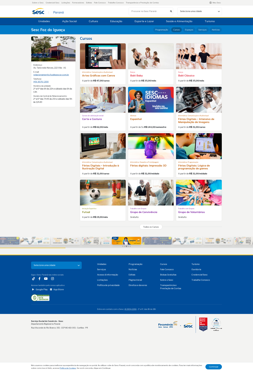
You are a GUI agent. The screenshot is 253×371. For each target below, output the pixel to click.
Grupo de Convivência (143, 212)
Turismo (210, 21)
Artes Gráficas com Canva (98, 75)
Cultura (93, 21)
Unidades (44, 21)
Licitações (66, 2)
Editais (89, 2)
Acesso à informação (107, 274)
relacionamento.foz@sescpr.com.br (51, 75)
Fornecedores (78, 2)
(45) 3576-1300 (41, 82)
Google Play (42, 289)
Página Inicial (135, 280)
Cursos (176, 29)
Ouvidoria (196, 269)
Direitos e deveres (138, 285)
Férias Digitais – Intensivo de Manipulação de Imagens (196, 120)
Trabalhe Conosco (116, 2)
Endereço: (37, 65)
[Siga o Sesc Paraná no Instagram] (53, 279)
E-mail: (36, 72)
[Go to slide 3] (126, 246)
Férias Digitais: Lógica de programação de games (194, 167)
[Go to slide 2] (124, 246)
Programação (161, 29)
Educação (116, 21)
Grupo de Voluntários (191, 212)
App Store (58, 289)
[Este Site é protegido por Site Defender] (40, 297)
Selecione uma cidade (191, 11)
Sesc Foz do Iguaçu (48, 29)
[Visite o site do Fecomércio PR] (175, 324)
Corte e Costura (92, 119)
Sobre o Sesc (38, 2)
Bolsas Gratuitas (168, 274)
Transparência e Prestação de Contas (142, 2)
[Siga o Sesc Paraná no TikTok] (34, 279)
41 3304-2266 (130, 309)
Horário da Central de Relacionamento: (50, 96)
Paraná (58, 12)
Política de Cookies (68, 368)
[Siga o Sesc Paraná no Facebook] (40, 279)
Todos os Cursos (151, 226)
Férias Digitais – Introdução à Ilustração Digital (100, 167)
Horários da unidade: (42, 86)
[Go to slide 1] (122, 246)
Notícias (216, 29)
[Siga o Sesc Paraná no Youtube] (46, 279)
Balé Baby (136, 75)
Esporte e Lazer (144, 21)
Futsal (86, 212)
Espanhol (136, 119)
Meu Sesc (217, 2)
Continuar (213, 366)
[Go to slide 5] (130, 246)
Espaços (189, 29)
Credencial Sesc (52, 2)
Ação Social (69, 21)
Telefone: (37, 79)
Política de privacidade (108, 285)
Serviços (202, 29)
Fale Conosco (100, 2)
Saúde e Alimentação (179, 21)
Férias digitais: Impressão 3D (148, 165)
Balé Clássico (186, 75)
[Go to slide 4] (128, 246)
